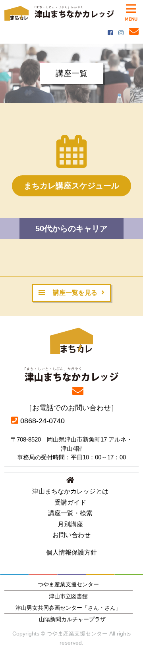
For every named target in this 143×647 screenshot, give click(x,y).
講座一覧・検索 (70, 513)
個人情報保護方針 (71, 552)
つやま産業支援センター (68, 584)
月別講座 (70, 524)
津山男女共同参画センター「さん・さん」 (68, 608)
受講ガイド (70, 502)
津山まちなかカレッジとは (70, 491)
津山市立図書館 (68, 596)
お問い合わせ (71, 535)
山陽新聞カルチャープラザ (72, 619)
